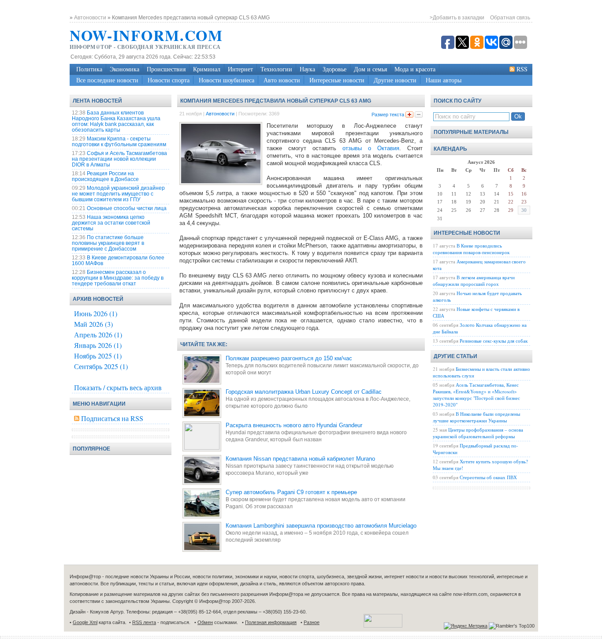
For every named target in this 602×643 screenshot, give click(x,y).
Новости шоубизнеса (226, 80)
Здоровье (334, 69)
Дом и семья (370, 69)
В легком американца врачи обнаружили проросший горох (474, 280)
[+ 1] (409, 114)
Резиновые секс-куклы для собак (494, 340)
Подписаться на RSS (112, 418)
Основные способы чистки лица (127, 208)
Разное (312, 622)
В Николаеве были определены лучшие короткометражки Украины (476, 417)
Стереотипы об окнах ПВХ (488, 477)
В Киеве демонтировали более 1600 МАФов (118, 260)
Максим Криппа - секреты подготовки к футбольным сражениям (119, 142)
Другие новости (395, 80)
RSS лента (144, 622)
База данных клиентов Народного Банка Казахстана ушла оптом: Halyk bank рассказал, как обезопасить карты (116, 121)
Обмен (205, 622)
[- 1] (419, 114)
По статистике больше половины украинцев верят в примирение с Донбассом (108, 243)
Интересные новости (336, 80)
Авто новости (282, 80)
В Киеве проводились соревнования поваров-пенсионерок (471, 248)
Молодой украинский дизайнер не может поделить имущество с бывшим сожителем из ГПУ (118, 194)
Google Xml (85, 622)
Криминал (206, 69)
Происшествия (166, 69)
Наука (307, 69)
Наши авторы (443, 80)
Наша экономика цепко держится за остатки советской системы (111, 223)
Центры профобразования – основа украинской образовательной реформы (478, 433)
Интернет (240, 69)
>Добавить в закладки (457, 18)
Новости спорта (169, 80)
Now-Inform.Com (146, 35)
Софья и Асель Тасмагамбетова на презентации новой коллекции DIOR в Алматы (119, 159)
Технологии (276, 69)
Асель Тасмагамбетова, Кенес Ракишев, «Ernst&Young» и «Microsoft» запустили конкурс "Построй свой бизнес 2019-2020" (476, 394)
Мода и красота (414, 69)
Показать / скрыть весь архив (118, 387)
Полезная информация (271, 622)
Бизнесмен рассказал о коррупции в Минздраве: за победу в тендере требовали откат (118, 278)
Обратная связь (510, 18)
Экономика (124, 69)
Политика (89, 69)
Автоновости (220, 113)
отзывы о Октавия (370, 148)
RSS (522, 69)
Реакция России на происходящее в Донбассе (105, 176)
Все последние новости (107, 80)
